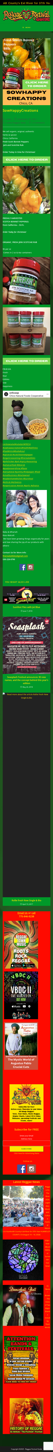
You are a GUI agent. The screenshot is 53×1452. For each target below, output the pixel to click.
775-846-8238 (26, 916)
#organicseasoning (12, 458)
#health (25, 447)
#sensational (9, 471)
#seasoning (31, 461)
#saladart (19, 444)
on (22, 485)
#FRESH (27, 444)
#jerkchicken (9, 461)
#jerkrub (7, 482)
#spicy (23, 461)
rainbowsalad (9, 444)
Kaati (8, 119)
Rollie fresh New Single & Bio (26, 900)
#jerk (17, 461)
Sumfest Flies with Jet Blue (26, 607)
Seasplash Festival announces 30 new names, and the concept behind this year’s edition (26, 680)
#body (17, 451)
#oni (19, 485)
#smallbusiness (10, 475)
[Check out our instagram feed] (30, 567)
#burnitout (28, 478)
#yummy (19, 471)
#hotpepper (29, 471)
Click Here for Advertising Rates (26, 1153)
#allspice (35, 485)
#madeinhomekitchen (13, 478)
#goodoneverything (12, 468)
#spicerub (8, 454)
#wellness (33, 447)
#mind (11, 451)
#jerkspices (16, 482)
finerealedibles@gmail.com (15, 556)
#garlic (27, 485)
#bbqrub (21, 465)
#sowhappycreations (12, 447)
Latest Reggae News (16, 122)
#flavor (24, 468)
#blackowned (24, 475)
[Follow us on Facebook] (22, 567)
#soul (22, 451)
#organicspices (10, 485)
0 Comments (38, 122)
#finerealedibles (28, 458)
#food (5, 451)
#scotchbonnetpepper (23, 454)
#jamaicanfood (10, 465)
